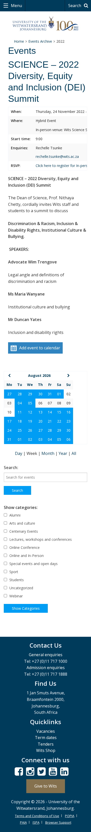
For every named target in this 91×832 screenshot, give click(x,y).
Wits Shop (45, 750)
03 (40, 439)
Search (75, 5)
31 (50, 393)
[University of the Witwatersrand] (45, 23)
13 (40, 412)
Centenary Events (23, 531)
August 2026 (39, 375)
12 (30, 412)
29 (30, 393)
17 (9, 421)
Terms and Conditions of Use (37, 816)
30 (40, 393)
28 (20, 393)
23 (68, 421)
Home (19, 41)
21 (50, 421)
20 (40, 421)
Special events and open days (33, 563)
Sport (13, 571)
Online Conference (24, 547)
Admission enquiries (46, 667)
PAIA (23, 822)
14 (50, 412)
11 (20, 412)
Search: (11, 467)
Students (16, 579)
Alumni (14, 515)
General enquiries (45, 654)
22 (59, 421)
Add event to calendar (39, 348)
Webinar (15, 596)
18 (20, 421)
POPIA (69, 816)
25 (20, 430)
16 (68, 412)
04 (20, 403)
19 (30, 421)
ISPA (36, 822)
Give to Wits (45, 786)
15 (59, 412)
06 (68, 439)
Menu (16, 5)
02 (30, 439)
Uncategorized (20, 587)
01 (59, 393)
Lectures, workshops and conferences (40, 539)
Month (48, 453)
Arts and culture (21, 523)
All (74, 453)
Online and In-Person (26, 555)
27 (9, 393)
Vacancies (45, 731)
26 (30, 430)
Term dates (46, 737)
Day (19, 453)
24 (9, 430)
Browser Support (58, 822)
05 (30, 403)
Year (63, 453)
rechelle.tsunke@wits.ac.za (57, 156)
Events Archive (40, 41)
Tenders (46, 744)
